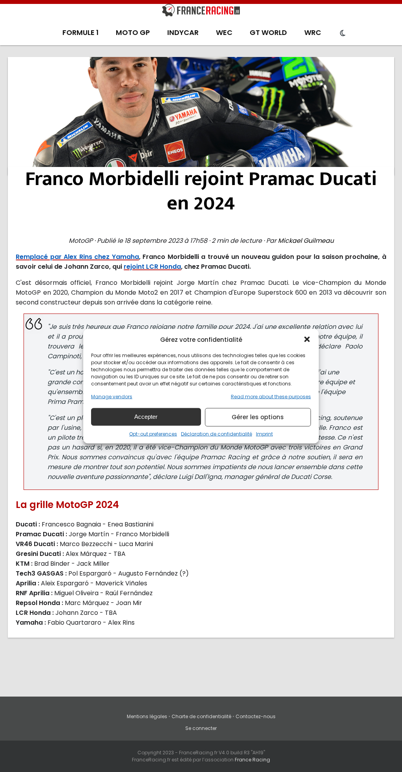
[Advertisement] (201, 116)
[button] (307, 339)
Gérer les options (258, 417)
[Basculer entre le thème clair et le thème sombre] (343, 33)
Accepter (145, 416)
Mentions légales (147, 716)
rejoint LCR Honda (152, 266)
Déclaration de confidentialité (216, 433)
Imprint (264, 433)
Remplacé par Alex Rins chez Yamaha (77, 256)
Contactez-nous (256, 716)
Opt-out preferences (153, 433)
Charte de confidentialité (201, 716)
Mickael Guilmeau (306, 240)
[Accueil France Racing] (201, 12)
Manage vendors (111, 396)
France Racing (252, 759)
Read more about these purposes (271, 396)
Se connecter (201, 728)
